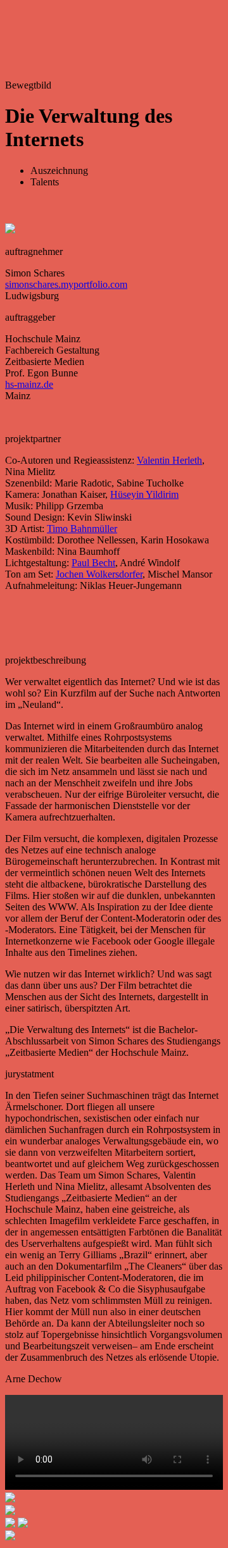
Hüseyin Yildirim (144, 494)
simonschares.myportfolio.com (66, 284)
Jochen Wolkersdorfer (99, 574)
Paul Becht (93, 562)
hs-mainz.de (29, 384)
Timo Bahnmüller (82, 528)
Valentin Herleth (169, 460)
